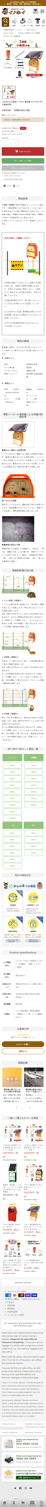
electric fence (9, 33)
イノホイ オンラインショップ (25, 1499)
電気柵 (37, 25)
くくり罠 (22, 25)
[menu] (42, 11)
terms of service (8, 1424)
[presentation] (16, 1107)
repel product (31, 30)
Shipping (4, 134)
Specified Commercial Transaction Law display (35, 1425)
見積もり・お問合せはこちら (23, 168)
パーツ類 (30, 25)
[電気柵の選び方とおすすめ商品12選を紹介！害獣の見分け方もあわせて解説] (12, 1077)
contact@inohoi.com (29, 1473)
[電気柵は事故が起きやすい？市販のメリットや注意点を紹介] (34, 1077)
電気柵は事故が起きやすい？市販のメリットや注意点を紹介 (33, 1091)
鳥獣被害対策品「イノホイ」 (13, 30)
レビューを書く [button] (23, 1044)
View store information (13, 179)
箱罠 (14, 25)
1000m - (17, 120)
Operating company (33, 1432)
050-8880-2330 (27, 1443)
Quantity (5, 138)
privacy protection (9, 1432)
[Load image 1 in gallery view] (8, 92)
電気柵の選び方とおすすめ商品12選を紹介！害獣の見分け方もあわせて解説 (12, 1092)
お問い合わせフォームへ (27, 1478)
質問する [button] (23, 1051)
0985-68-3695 (26, 1458)
